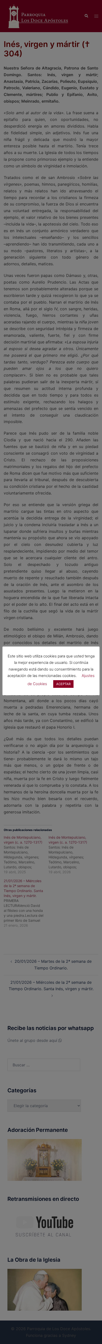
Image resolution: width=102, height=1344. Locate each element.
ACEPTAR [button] (63, 684)
